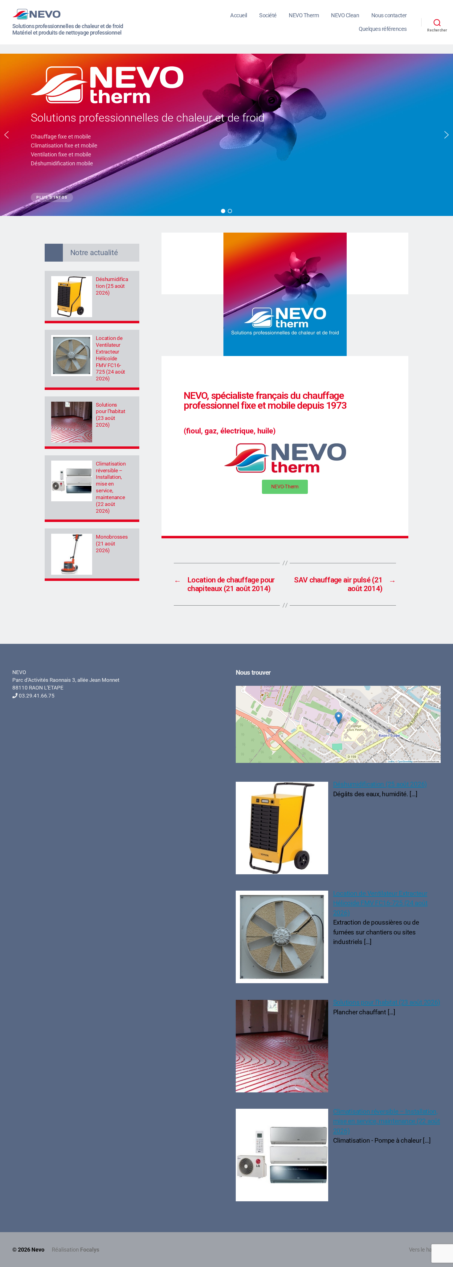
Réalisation (75, 1249)
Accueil (238, 15)
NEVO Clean (345, 15)
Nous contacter (389, 15)
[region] (226, 135)
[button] (6, 135)
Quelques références (383, 29)
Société (268, 15)
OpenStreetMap (405, 761)
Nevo (37, 1249)
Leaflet (391, 761)
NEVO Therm (304, 15)
